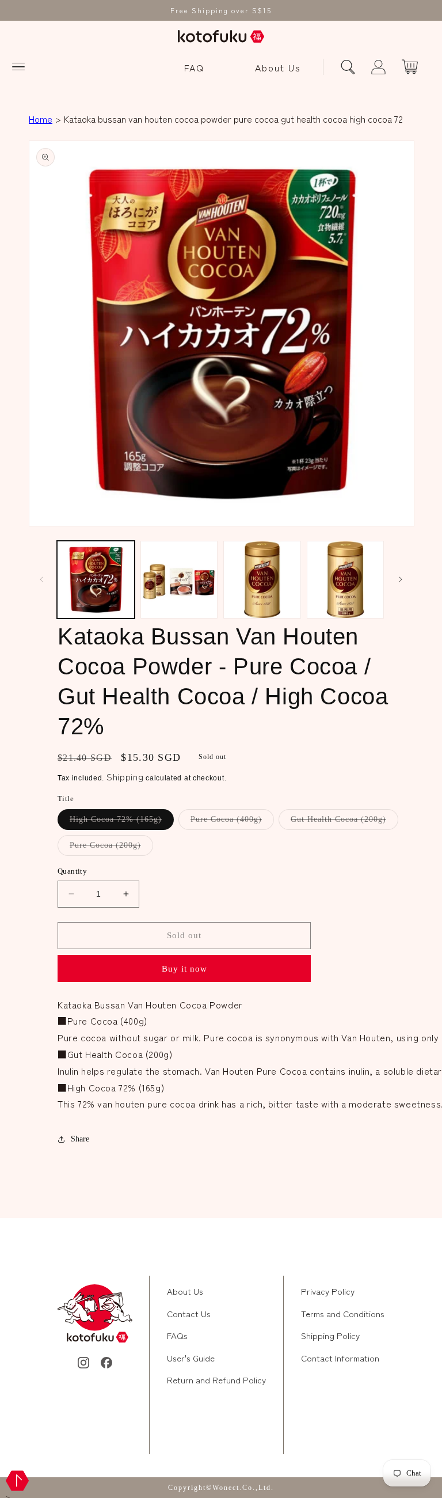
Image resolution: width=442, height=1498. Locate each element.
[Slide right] (400, 579)
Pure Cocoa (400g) (232, 822)
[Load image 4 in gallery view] (345, 580)
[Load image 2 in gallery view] (179, 580)
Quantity (72, 871)
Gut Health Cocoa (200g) (344, 822)
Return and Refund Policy (216, 1380)
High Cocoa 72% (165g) (122, 822)
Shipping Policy (330, 1335)
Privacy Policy (328, 1291)
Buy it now (184, 968)
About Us (278, 67)
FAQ (194, 67)
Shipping (125, 776)
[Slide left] (41, 579)
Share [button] (80, 1139)
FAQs (177, 1335)
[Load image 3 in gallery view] (262, 580)
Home (40, 119)
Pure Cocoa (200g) (111, 848)
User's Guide (191, 1358)
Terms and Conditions (342, 1313)
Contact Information (340, 1358)
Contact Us (189, 1313)
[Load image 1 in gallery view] (96, 580)
